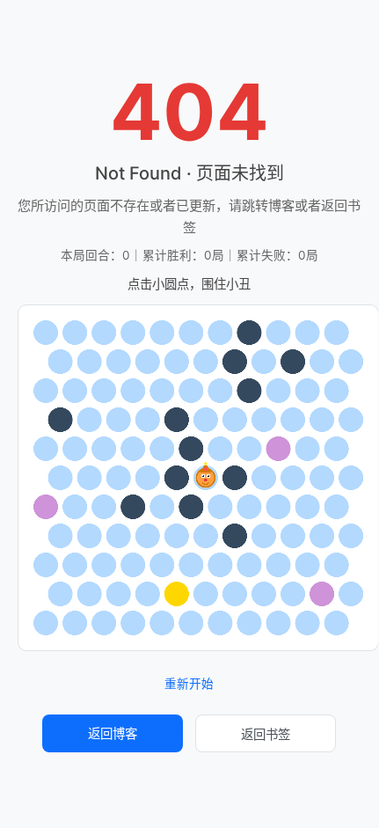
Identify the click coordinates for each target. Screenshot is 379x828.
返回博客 (112, 733)
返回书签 (265, 734)
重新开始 (189, 684)
